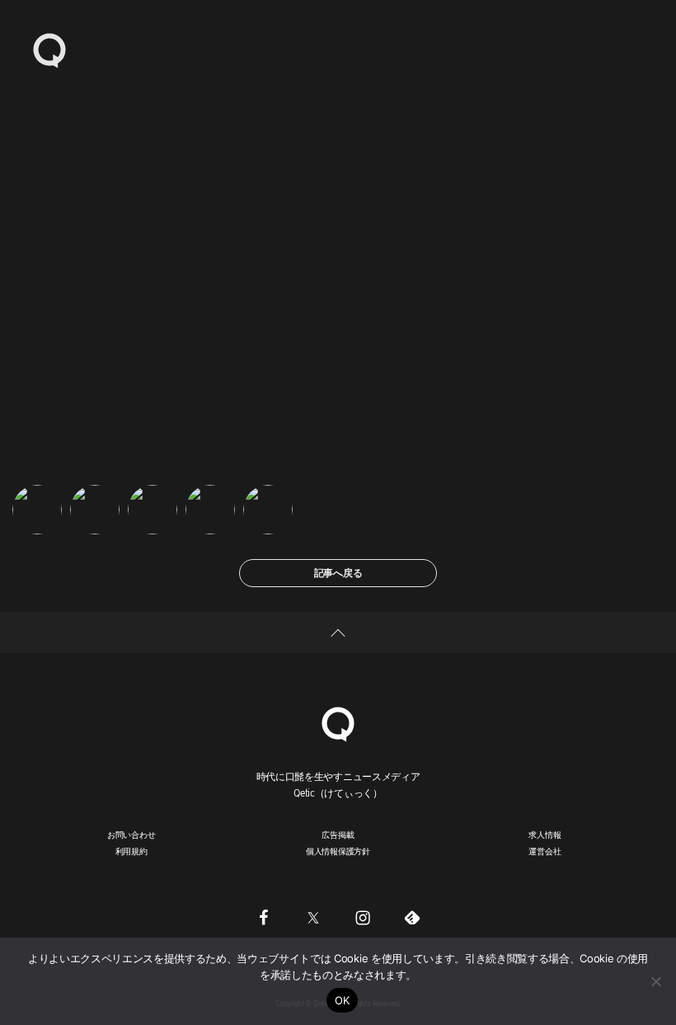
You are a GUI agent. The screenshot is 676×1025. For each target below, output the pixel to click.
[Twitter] (313, 917)
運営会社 (544, 851)
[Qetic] (49, 49)
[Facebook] (264, 917)
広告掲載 (338, 834)
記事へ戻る (338, 573)
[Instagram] (362, 917)
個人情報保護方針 (338, 851)
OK (342, 1000)
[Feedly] (412, 917)
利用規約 (131, 851)
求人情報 (544, 834)
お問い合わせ (131, 834)
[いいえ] (655, 981)
